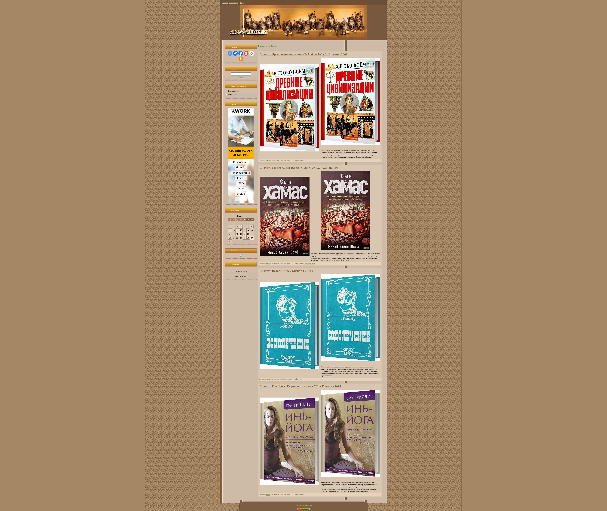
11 (237, 230)
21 (248, 234)
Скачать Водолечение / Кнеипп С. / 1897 (287, 271)
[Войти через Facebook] (240, 53)
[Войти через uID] (230, 53)
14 (248, 230)
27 (244, 237)
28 (248, 237)
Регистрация (233, 3)
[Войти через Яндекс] (246, 53)
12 (241, 230)
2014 (267, 46)
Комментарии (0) (309, 264)
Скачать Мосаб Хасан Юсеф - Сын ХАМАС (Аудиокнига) (299, 167)
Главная (225, 3)
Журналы (231, 91)
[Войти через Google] (251, 53)
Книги (230, 94)
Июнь (273, 46)
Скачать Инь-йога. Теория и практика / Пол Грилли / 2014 (300, 386)
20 (244, 234)
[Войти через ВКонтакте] (235, 53)
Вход (242, 3)
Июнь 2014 (240, 216)
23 (230, 237)
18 (237, 234)
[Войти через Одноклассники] (241, 58)
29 (252, 237)
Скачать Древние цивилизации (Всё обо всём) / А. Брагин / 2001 (303, 54)
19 (241, 234)
